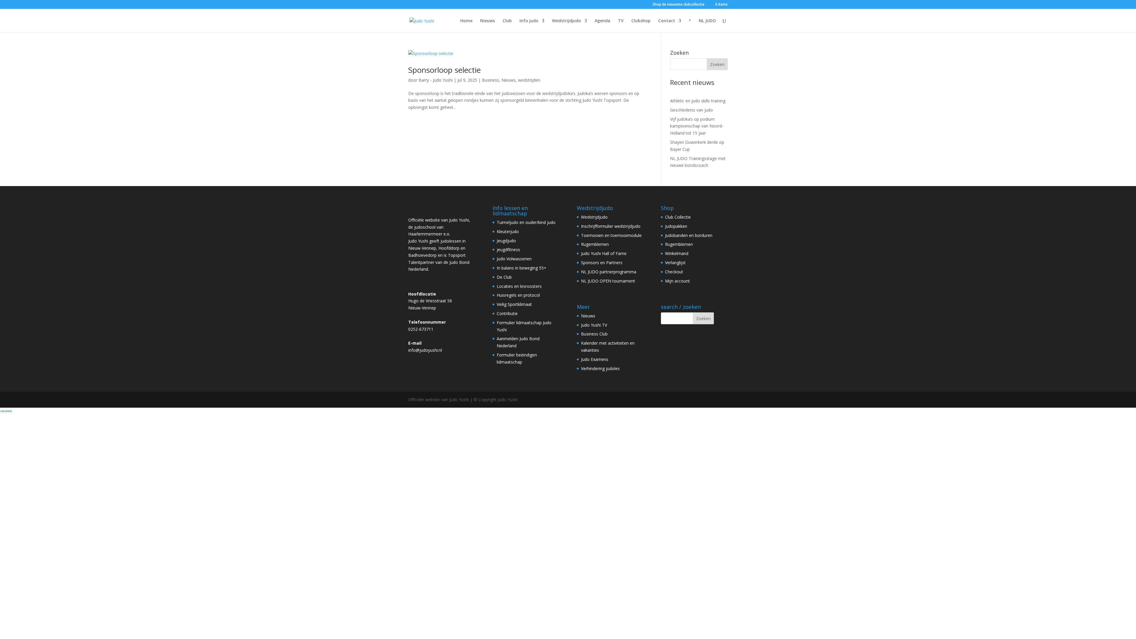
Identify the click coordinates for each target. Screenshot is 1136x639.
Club (507, 21)
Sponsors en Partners (601, 262)
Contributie (507, 313)
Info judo (528, 21)
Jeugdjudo (506, 240)
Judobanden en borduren (688, 235)
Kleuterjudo (508, 231)
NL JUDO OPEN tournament (608, 281)
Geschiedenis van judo (691, 110)
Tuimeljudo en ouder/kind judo (526, 222)
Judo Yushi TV (594, 325)
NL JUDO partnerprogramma (608, 272)
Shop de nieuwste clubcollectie (678, 5)
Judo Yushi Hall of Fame (604, 253)
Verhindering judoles (600, 368)
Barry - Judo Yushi (436, 80)
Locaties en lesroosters (519, 286)
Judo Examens (594, 359)
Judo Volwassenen (514, 259)
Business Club (594, 334)
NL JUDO (707, 21)
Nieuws (487, 21)
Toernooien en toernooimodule (611, 235)
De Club (504, 277)
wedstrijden (529, 80)
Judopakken (676, 226)
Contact (666, 21)
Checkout (674, 272)
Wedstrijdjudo (566, 21)
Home (466, 21)
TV (621, 21)
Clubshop (641, 21)
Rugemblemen (595, 244)
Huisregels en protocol (518, 295)
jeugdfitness (508, 249)
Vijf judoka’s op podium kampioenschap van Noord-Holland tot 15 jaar (696, 126)
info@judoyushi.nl (425, 350)
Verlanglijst (675, 262)
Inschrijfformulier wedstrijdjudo (610, 226)
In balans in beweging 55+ (521, 268)
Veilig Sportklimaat (514, 304)
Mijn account (677, 281)
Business (490, 80)
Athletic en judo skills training (697, 101)
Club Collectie (678, 217)
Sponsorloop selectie (444, 69)
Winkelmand (676, 253)
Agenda (602, 21)
